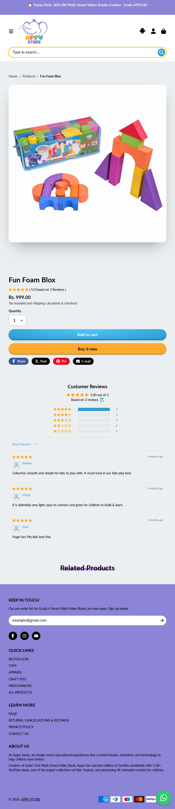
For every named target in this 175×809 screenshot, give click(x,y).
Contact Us (18, 734)
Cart (163, 31)
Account (153, 31)
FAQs (13, 714)
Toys (13, 666)
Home (13, 76)
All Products (20, 692)
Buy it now (87, 348)
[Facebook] (13, 636)
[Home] (33, 31)
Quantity (15, 311)
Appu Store (30, 799)
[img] (22, 457)
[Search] (161, 52)
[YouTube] (36, 636)
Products (29, 76)
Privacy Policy (21, 727)
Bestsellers (19, 659)
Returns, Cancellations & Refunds (39, 720)
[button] (19, 289)
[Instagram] (24, 636)
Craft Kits (17, 679)
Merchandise (20, 686)
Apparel (15, 672)
